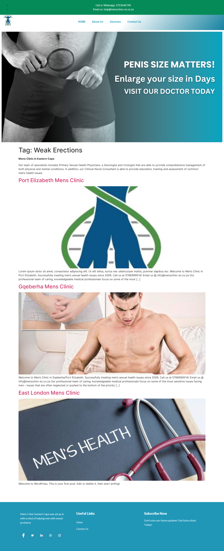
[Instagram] (59, 535)
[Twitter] (32, 535)
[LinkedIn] (41, 535)
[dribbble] (50, 535)
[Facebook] (23, 535)
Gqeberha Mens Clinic (46, 286)
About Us (97, 21)
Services (115, 21)
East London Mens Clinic (49, 393)
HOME (81, 21)
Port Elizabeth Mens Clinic (51, 180)
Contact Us (134, 21)
